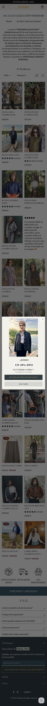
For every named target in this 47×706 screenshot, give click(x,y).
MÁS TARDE (23, 384)
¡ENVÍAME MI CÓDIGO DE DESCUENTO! (23, 377)
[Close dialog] (42, 319)
